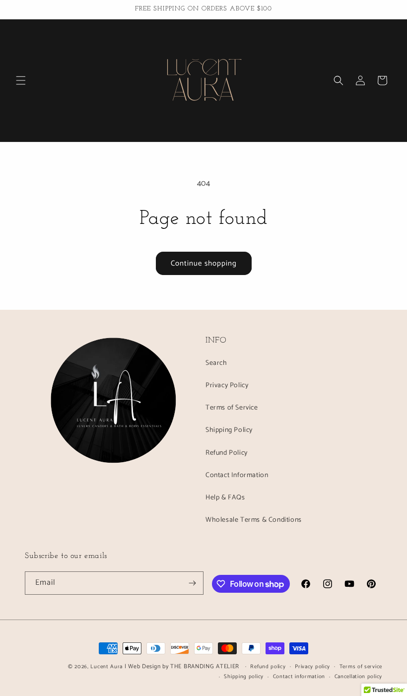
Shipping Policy (229, 430)
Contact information (299, 676)
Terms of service (360, 666)
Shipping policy (244, 676)
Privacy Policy (226, 385)
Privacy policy (312, 666)
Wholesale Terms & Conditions (253, 520)
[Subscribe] (192, 583)
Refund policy (267, 666)
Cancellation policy (358, 676)
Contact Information (236, 475)
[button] (21, 80)
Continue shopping (204, 263)
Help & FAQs (225, 497)
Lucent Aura (106, 666)
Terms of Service (231, 408)
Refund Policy (226, 453)
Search (216, 363)
